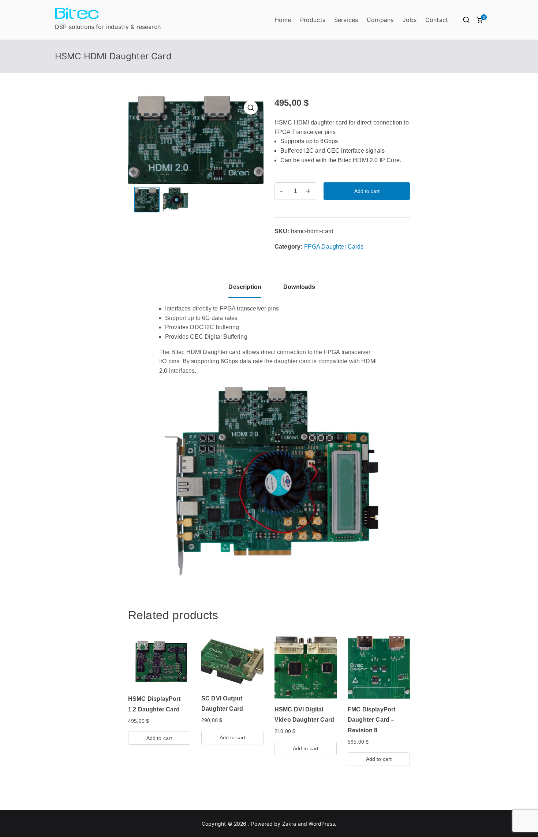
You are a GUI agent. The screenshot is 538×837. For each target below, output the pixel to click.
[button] (251, 108)
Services (346, 19)
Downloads (299, 287)
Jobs (409, 19)
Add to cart (367, 191)
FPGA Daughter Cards (334, 246)
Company (380, 19)
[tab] (244, 290)
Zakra (289, 824)
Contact (436, 19)
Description (244, 287)
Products (312, 19)
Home (282, 19)
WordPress (322, 824)
